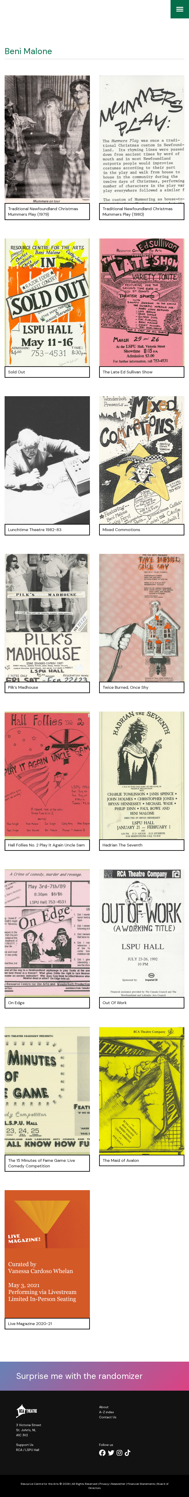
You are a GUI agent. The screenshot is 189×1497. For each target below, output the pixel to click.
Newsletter (118, 1484)
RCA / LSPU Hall (27, 1450)
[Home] (7, 9)
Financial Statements (141, 1484)
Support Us (24, 1445)
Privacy (104, 1484)
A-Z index (106, 1412)
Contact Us (107, 1417)
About (104, 1407)
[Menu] (180, 9)
